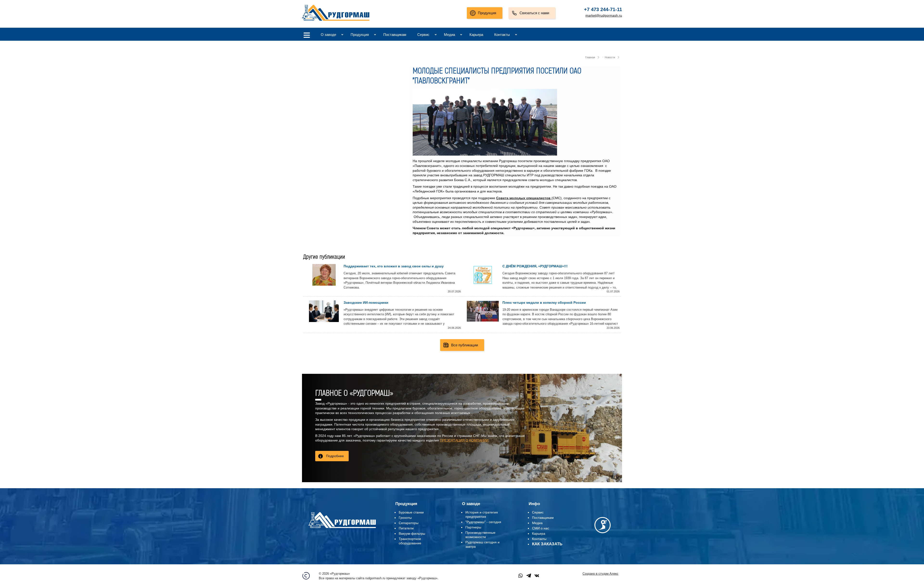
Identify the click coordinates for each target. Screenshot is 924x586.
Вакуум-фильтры (412, 533)
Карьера (476, 35)
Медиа (449, 35)
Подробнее (335, 456)
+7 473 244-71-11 (603, 9)
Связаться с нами (534, 13)
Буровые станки (411, 512)
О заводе (328, 35)
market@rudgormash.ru (603, 15)
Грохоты (405, 518)
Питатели (406, 528)
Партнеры (473, 527)
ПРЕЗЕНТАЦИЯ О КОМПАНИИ (464, 440)
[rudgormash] (342, 529)
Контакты (502, 35)
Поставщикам (394, 35)
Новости (610, 57)
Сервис (423, 35)
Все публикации (464, 345)
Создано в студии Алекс (600, 573)
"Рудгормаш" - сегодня (483, 522)
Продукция (487, 13)
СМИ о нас (540, 528)
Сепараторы (408, 523)
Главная (590, 57)
